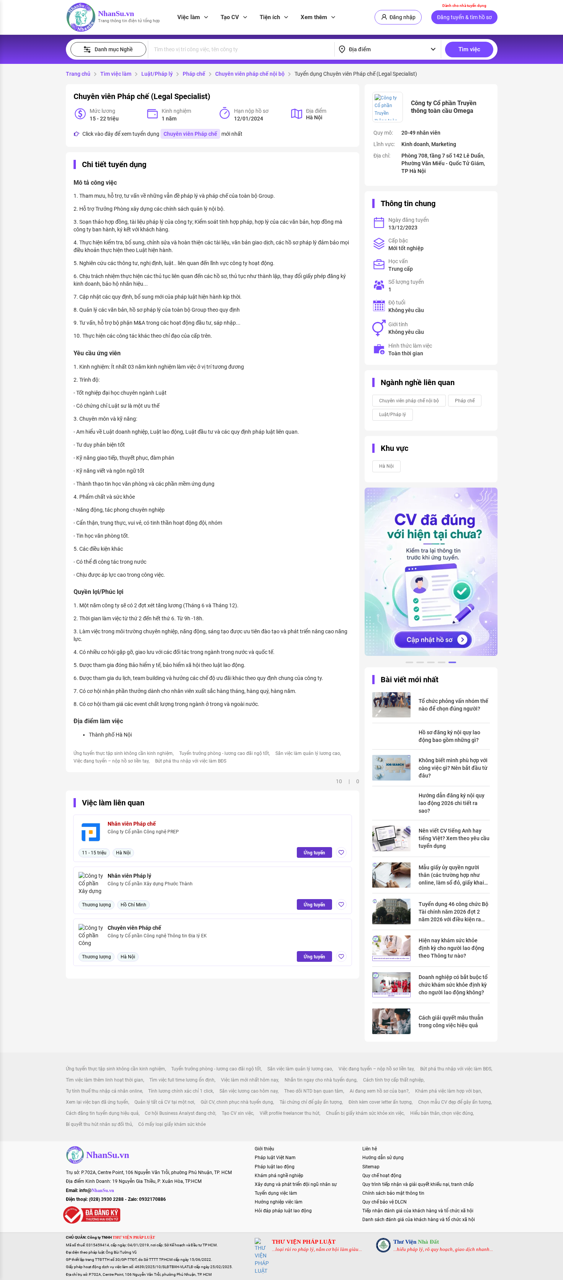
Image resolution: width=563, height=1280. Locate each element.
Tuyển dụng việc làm (276, 1193)
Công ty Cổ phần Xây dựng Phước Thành (150, 883)
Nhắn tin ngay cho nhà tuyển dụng (321, 1080)
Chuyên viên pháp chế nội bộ (250, 74)
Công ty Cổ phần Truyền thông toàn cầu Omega (443, 106)
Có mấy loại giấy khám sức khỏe (172, 1124)
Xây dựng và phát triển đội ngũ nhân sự (296, 1184)
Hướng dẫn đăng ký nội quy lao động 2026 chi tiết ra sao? (451, 803)
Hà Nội (386, 466)
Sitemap (371, 1166)
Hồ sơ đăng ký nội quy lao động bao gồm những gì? (449, 736)
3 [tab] (431, 663)
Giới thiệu (264, 1149)
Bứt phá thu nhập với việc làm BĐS (190, 761)
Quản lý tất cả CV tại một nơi (164, 1102)
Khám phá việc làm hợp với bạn (448, 1091)
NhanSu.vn (116, 13)
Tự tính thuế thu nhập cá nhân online (104, 1091)
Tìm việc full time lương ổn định (181, 1080)
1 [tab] (409, 663)
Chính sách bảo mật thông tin (393, 1193)
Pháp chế (194, 74)
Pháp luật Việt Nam (275, 1157)
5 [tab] (452, 663)
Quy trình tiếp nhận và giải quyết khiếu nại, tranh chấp (418, 1184)
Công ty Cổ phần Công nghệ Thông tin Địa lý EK (157, 935)
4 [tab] (441, 663)
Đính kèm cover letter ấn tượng (380, 1102)
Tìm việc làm (115, 74)
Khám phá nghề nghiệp (279, 1175)
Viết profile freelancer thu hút (289, 1113)
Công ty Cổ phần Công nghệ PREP (143, 831)
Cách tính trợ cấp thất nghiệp (393, 1080)
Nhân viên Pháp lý (129, 876)
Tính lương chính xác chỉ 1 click (180, 1091)
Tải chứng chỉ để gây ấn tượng (311, 1102)
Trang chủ (78, 74)
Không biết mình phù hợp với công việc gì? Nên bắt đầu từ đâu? (453, 768)
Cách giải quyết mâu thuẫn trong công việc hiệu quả (451, 1021)
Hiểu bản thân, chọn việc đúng (441, 1113)
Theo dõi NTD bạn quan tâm (313, 1091)
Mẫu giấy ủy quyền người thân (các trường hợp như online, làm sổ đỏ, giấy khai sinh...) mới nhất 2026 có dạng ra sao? (451, 875)
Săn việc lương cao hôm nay (248, 1091)
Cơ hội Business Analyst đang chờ (180, 1113)
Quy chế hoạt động (381, 1175)
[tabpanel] (431, 572)
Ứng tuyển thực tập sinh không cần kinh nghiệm (123, 753)
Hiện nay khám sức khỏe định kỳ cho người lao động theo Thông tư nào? (451, 948)
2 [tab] (420, 663)
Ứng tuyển (314, 853)
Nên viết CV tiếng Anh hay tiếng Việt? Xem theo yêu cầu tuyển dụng (454, 838)
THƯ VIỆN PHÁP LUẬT (304, 1242)
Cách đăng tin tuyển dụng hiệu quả (102, 1113)
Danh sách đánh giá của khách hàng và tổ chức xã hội (418, 1219)
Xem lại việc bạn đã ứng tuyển (97, 1102)
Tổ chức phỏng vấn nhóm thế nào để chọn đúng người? (453, 705)
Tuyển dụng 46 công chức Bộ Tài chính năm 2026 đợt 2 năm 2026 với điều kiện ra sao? (453, 912)
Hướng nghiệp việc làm (279, 1202)
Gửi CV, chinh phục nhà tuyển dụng (237, 1102)
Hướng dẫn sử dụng (383, 1157)
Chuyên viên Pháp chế (190, 134)
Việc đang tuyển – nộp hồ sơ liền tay (111, 761)
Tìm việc (469, 49)
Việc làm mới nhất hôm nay (249, 1080)
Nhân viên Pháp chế (132, 824)
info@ (96, 1190)
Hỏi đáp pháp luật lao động (283, 1210)
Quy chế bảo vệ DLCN (384, 1202)
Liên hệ (369, 1149)
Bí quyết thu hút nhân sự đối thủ (99, 1124)
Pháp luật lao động (275, 1166)
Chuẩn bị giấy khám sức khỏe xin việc (365, 1113)
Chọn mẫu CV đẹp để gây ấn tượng (454, 1102)
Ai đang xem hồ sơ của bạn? (379, 1091)
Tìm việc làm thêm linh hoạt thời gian (104, 1080)
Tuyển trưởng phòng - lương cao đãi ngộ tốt (224, 753)
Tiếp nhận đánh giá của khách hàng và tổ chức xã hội (417, 1210)
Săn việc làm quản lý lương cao (307, 753)
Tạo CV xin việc (237, 1113)
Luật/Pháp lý (157, 74)
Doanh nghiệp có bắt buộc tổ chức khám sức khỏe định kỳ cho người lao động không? (453, 984)
